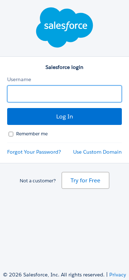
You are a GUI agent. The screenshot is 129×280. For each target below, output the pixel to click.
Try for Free (85, 180)
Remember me (32, 134)
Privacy (117, 274)
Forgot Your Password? (34, 152)
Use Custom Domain (97, 152)
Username (19, 79)
